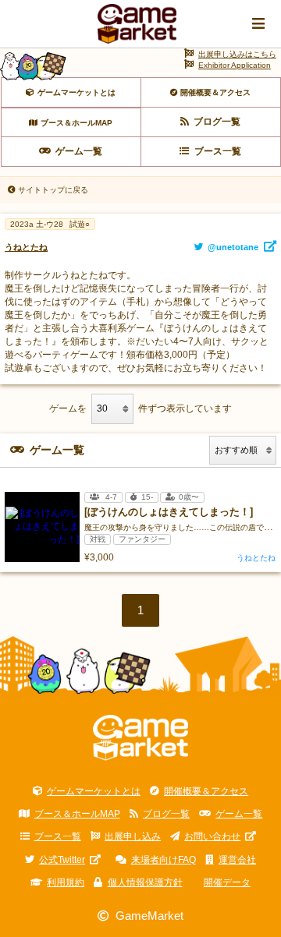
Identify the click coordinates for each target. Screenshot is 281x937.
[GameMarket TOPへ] (141, 738)
